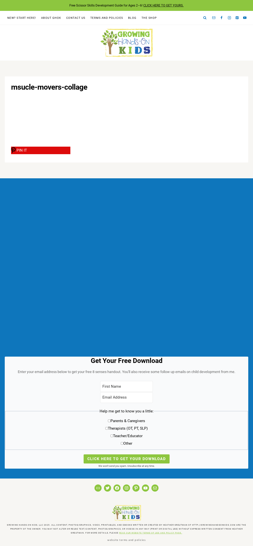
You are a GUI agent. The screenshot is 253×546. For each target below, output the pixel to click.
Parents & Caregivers (127, 421)
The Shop (149, 17)
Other (127, 443)
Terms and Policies (106, 17)
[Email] (214, 17)
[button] (126, 428)
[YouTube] (245, 17)
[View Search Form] (205, 17)
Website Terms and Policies (126, 539)
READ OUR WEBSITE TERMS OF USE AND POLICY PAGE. (150, 533)
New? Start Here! (21, 17)
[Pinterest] (237, 17)
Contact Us (75, 17)
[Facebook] (221, 17)
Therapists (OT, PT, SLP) (128, 428)
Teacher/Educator (128, 436)
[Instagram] (229, 17)
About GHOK (51, 17)
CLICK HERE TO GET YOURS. (163, 5)
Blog (132, 17)
